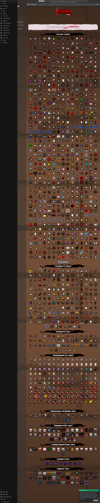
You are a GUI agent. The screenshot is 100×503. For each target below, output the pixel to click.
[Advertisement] (63, 20)
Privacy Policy (83, 498)
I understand (96, 500)
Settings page (82, 495)
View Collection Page (63, 261)
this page (75, 27)
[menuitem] (8, 1)
